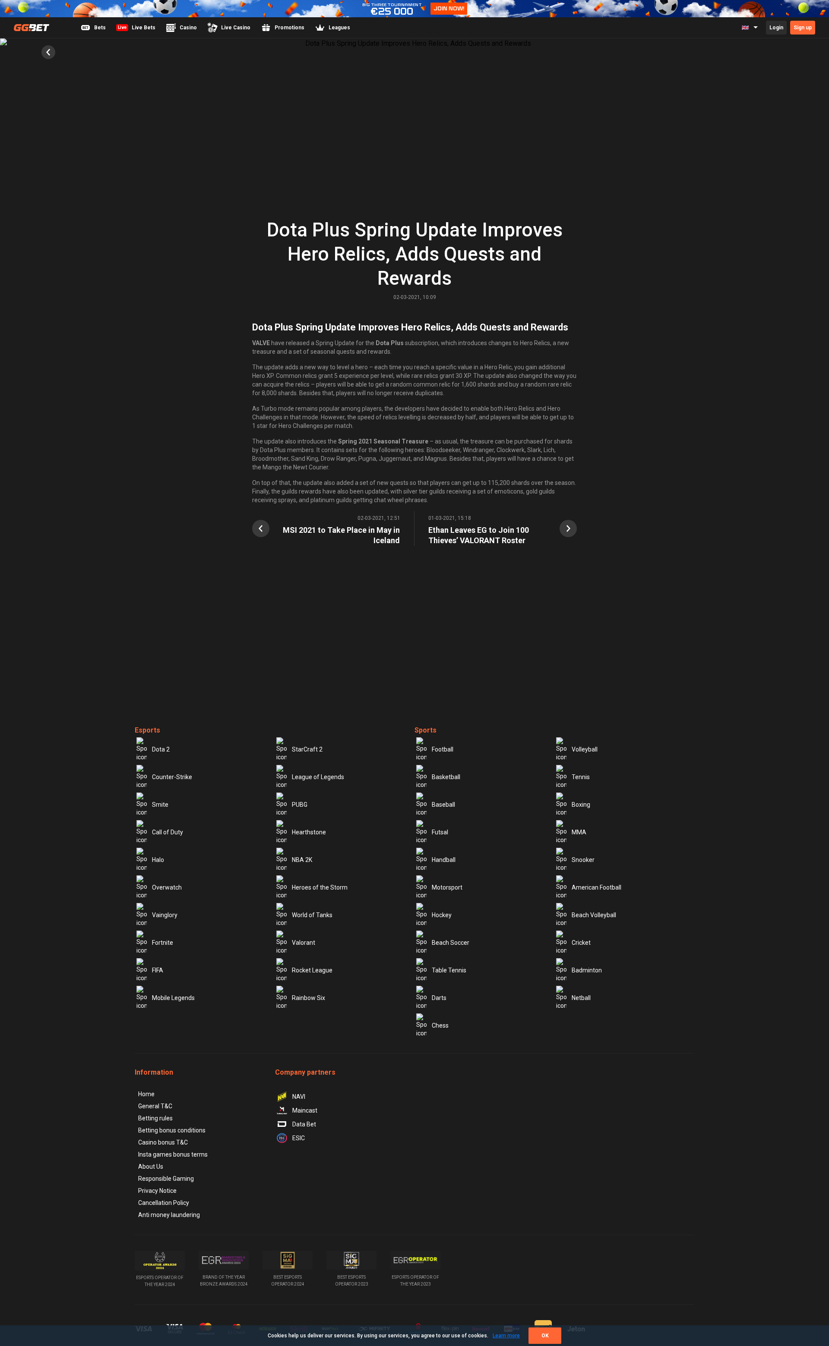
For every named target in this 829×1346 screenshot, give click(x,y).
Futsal (440, 832)
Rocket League (312, 970)
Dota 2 (161, 749)
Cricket (581, 942)
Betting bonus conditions (172, 1130)
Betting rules (155, 1118)
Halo (158, 859)
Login (776, 28)
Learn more (506, 1336)
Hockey (442, 915)
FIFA (157, 970)
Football (442, 749)
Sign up (803, 28)
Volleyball (585, 749)
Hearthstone (309, 832)
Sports (425, 730)
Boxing (581, 804)
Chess (440, 1025)
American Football (596, 887)
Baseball (443, 804)
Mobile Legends (173, 997)
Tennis (581, 777)
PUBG (299, 804)
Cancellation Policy (163, 1202)
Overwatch (167, 887)
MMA (579, 832)
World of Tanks (312, 915)
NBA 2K (302, 859)
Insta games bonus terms (173, 1154)
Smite (160, 804)
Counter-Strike (172, 777)
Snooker (583, 859)
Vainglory (164, 915)
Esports (147, 730)
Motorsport (447, 887)
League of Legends (318, 777)
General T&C (155, 1106)
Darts (439, 997)
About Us (150, 1166)
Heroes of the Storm (320, 887)
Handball (444, 859)
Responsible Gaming (166, 1178)
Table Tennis (449, 970)
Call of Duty (167, 832)
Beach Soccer (450, 942)
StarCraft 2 (307, 749)
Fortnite (162, 942)
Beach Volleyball (594, 915)
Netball (581, 997)
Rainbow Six (308, 997)
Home (146, 1094)
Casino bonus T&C (163, 1142)
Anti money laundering (169, 1214)
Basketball (446, 777)
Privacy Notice (157, 1190)
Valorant (303, 942)
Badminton (587, 970)
